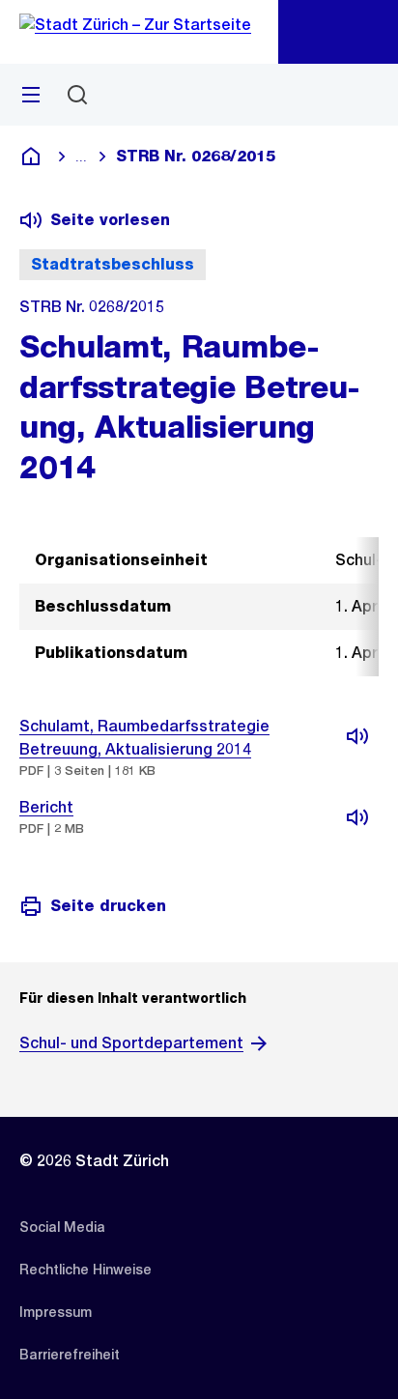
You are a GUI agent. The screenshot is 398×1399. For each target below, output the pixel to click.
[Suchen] (77, 94)
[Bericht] (357, 817)
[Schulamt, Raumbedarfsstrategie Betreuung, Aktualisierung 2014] (357, 736)
